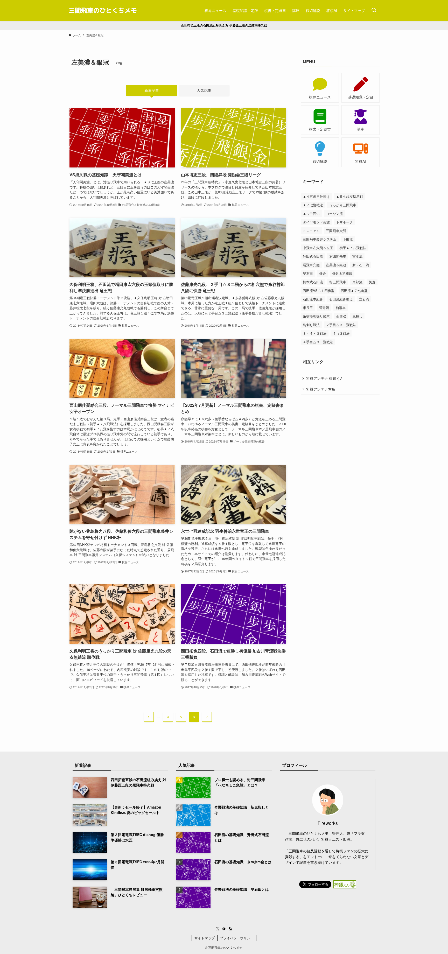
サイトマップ (204, 937)
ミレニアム (311, 230)
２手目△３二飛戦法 (341, 324)
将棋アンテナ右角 (320, 389)
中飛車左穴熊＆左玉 (318, 247)
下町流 (348, 239)
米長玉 (308, 307)
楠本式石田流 (313, 281)
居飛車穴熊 (311, 264)
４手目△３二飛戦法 (318, 341)
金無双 (341, 316)
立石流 (364, 299)
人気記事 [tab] (204, 90)
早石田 (308, 273)
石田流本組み (313, 299)
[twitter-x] (217, 929)
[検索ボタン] (374, 10)
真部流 (357, 281)
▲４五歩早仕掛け (316, 196)
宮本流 (357, 256)
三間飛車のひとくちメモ (102, 10)
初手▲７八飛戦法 (352, 247)
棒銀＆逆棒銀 (342, 273)
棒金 (322, 273)
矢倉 (372, 281)
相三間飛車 (337, 281)
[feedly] (224, 929)
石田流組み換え (341, 299)
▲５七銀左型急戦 (349, 196)
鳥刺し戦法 (311, 324)
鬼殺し (357, 316)
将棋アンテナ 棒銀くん (325, 378)
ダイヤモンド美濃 (316, 222)
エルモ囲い (311, 213)
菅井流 (324, 307)
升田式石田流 (313, 256)
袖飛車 (340, 307)
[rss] (230, 929)
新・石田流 (360, 264)
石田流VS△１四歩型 (318, 290)
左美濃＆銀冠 (336, 264)
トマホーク (344, 222)
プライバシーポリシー (237, 937)
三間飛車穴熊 (336, 230)
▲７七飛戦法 (313, 204)
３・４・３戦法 (314, 333)
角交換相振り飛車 (316, 316)
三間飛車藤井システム (320, 239)
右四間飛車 (337, 256)
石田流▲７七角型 (354, 290)
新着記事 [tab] (151, 90)
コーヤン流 (334, 213)
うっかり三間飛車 (342, 204)
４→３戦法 (341, 333)
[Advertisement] (340, 436)
